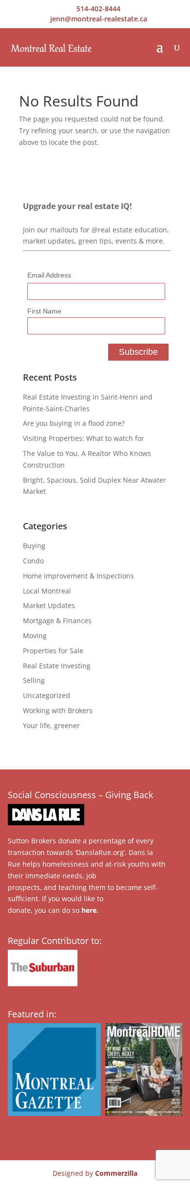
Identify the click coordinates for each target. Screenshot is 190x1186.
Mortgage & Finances (57, 620)
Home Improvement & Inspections (78, 575)
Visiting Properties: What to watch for (83, 438)
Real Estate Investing (57, 665)
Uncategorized (46, 695)
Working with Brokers (58, 710)
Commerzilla (116, 1173)
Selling (34, 680)
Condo (33, 560)
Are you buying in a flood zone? (74, 423)
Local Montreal (47, 590)
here (88, 910)
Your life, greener (51, 725)
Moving (35, 635)
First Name (44, 311)
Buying (34, 545)
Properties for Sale (53, 650)
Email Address (49, 275)
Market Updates (49, 605)
